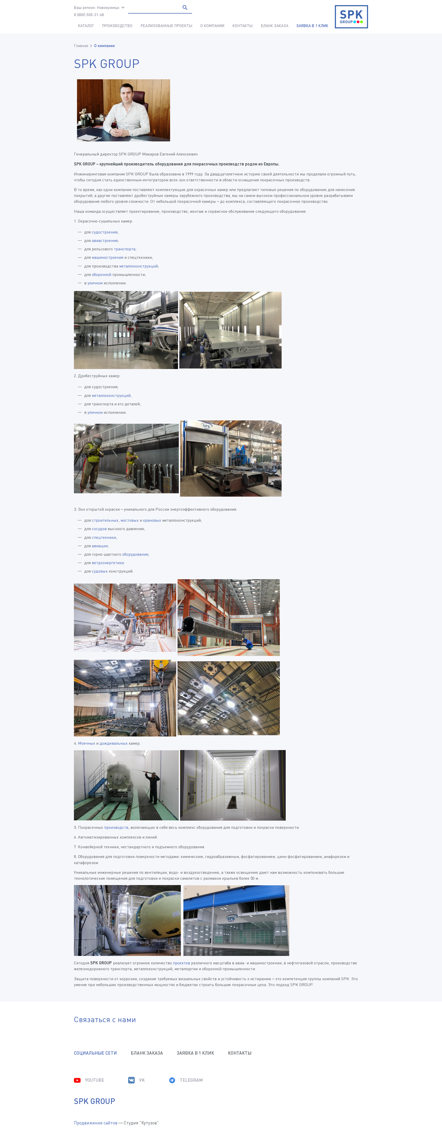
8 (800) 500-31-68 (89, 14)
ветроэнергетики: (108, 562)
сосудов (99, 528)
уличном (95, 282)
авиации (100, 545)
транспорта (124, 248)
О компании (212, 25)
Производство (117, 25)
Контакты (243, 25)
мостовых (129, 520)
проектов (181, 962)
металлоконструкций (138, 266)
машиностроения (107, 257)
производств (116, 827)
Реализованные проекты (166, 25)
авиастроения (105, 240)
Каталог (86, 25)
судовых (100, 571)
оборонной (101, 274)
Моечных (86, 743)
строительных (105, 520)
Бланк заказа (274, 25)
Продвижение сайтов (95, 1122)
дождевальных (114, 743)
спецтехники (104, 537)
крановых (152, 520)
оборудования (135, 554)
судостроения (104, 231)
